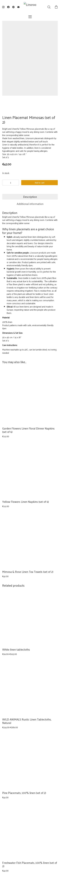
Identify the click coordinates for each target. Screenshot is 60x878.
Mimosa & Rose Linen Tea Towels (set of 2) (27, 571)
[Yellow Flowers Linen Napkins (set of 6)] (30, 469)
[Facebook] (8, 7)
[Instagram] (3, 7)
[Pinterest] (13, 7)
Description (30, 196)
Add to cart (39, 182)
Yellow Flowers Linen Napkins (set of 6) (25, 501)
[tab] (30, 197)
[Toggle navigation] (30, 17)
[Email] (18, 7)
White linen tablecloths (16, 649)
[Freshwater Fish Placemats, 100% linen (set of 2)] (30, 830)
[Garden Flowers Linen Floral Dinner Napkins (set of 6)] (30, 396)
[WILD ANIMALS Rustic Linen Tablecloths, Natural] (30, 687)
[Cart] (56, 7)
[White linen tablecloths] (30, 619)
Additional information (30, 203)
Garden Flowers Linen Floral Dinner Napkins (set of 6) (28, 430)
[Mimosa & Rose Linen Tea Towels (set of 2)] (30, 539)
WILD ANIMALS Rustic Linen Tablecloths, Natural (26, 721)
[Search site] (49, 7)
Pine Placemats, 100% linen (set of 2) (24, 792)
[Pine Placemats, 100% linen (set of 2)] (30, 760)
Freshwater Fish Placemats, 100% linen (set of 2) (29, 864)
